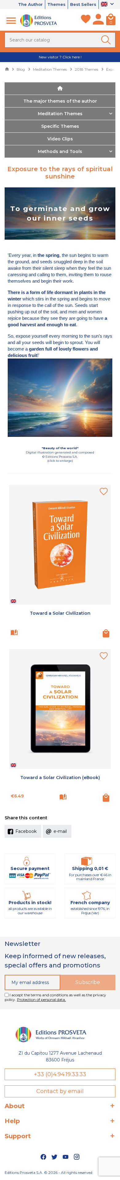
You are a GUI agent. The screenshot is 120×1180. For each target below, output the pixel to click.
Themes (56, 4)
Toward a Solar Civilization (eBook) (60, 777)
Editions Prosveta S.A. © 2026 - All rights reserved (48, 1172)
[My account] (98, 20)
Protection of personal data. (41, 999)
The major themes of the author (60, 101)
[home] (60, 88)
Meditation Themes (60, 113)
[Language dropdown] (108, 5)
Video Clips (60, 139)
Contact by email (60, 1091)
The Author (30, 4)
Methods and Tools (60, 151)
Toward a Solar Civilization (60, 613)
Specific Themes (60, 126)
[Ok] (107, 40)
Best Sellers (83, 4)
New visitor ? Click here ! (60, 57)
